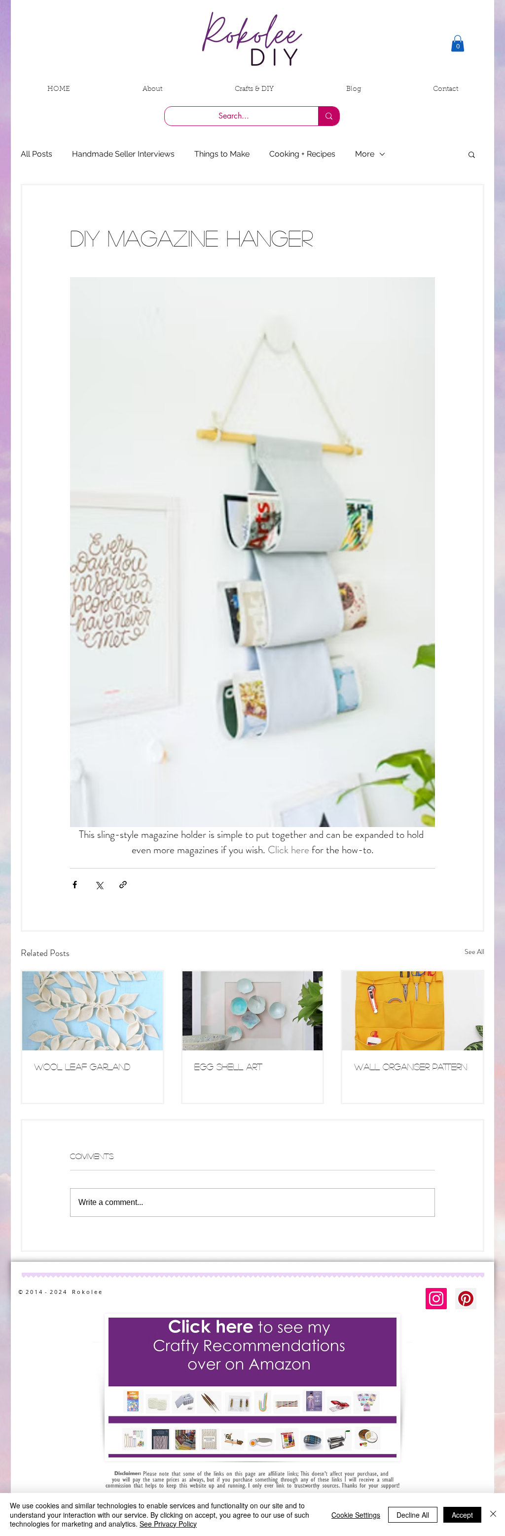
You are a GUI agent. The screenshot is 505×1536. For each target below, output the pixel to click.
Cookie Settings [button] (355, 1515)
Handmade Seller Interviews (123, 154)
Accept (462, 1515)
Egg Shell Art (228, 1066)
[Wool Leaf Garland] (92, 1010)
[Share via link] (123, 884)
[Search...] (328, 116)
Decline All (413, 1515)
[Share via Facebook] (74, 884)
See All (474, 951)
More (364, 154)
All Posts (36, 154)
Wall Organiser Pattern (410, 1066)
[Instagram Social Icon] (436, 1298)
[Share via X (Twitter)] (99, 884)
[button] (458, 43)
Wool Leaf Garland (82, 1066)
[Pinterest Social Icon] (465, 1298)
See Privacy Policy (168, 1524)
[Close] (493, 1514)
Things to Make (222, 154)
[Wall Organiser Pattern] (412, 1010)
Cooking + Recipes (302, 154)
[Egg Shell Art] (252, 1010)
